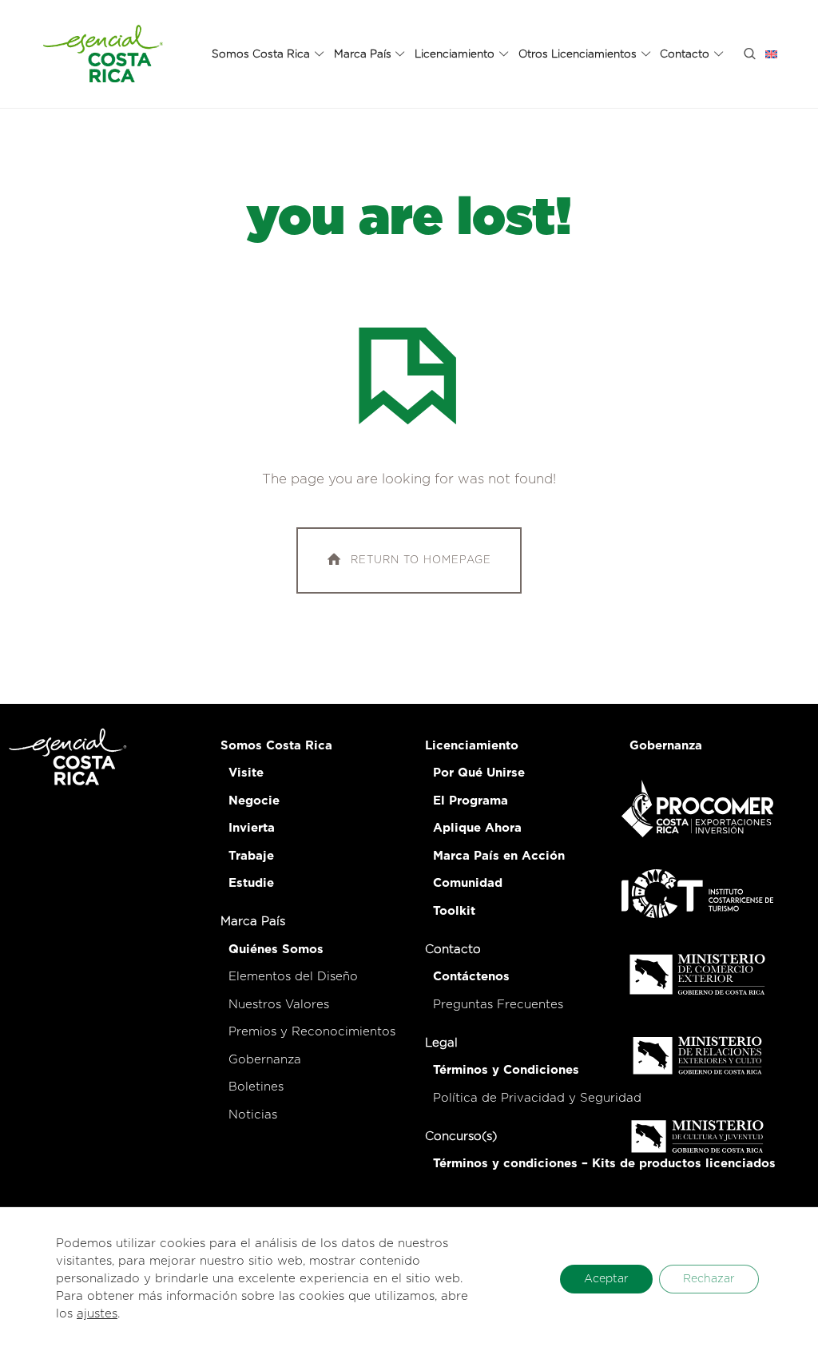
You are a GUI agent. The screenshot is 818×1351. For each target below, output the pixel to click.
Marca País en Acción (499, 856)
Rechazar (709, 1279)
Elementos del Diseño (293, 977)
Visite (246, 773)
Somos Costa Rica (276, 746)
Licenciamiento (471, 746)
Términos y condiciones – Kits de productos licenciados (604, 1164)
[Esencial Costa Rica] (105, 53)
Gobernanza (264, 1060)
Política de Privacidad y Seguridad (537, 1098)
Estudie (251, 883)
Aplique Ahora (477, 828)
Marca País (252, 922)
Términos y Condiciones (506, 1070)
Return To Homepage (421, 560)
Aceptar (606, 1279)
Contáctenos (471, 977)
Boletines (256, 1087)
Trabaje (251, 856)
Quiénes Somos (276, 950)
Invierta (251, 828)
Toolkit (454, 911)
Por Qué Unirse (479, 773)
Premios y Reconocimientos (311, 1032)
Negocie (254, 801)
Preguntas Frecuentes (498, 1005)
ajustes (97, 1314)
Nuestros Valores (278, 1005)
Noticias (252, 1115)
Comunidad (467, 883)
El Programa (470, 801)
